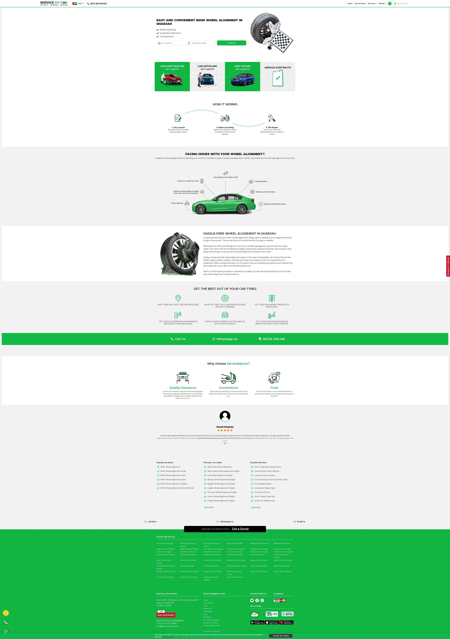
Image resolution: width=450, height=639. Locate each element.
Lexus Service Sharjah (188, 560)
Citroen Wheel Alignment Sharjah (221, 496)
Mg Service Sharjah (187, 566)
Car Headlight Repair (262, 484)
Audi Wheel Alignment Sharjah (219, 475)
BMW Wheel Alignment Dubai (173, 480)
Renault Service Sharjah (212, 571)
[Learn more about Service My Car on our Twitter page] (252, 600)
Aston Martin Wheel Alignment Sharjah (223, 471)
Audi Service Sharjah (234, 543)
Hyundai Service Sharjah (165, 554)
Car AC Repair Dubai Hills (264, 496)
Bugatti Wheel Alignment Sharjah (221, 484)
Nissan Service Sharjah (258, 566)
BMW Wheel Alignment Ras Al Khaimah (177, 488)
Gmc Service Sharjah (235, 552)
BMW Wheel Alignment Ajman (173, 471)
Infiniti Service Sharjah (188, 554)
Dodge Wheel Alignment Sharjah (221, 501)
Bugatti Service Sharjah (165, 549)
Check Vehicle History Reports (266, 471)
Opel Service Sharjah (282, 566)
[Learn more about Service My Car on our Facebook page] (257, 600)
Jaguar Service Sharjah (212, 554)
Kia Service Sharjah (257, 554)
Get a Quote (240, 528)
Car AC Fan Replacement (264, 501)
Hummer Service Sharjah (283, 552)
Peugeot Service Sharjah (166, 571)
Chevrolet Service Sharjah (213, 549)
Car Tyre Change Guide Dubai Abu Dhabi (270, 480)
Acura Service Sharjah (164, 543)
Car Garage (207, 611)
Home (350, 3)
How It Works (360, 3)
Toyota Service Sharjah (188, 577)
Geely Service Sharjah (211, 552)
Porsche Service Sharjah (189, 571)
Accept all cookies (281, 636)
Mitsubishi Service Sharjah (236, 566)
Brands (382, 3)
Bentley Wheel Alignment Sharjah (221, 480)
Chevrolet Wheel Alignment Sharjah (222, 492)
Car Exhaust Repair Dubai (264, 488)
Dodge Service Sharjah (259, 549)
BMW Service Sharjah (282, 543)
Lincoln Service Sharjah (212, 560)
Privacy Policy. (167, 637)
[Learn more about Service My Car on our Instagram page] (262, 600)
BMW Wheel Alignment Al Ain (173, 475)
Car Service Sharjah (210, 623)
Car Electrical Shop (262, 492)
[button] (222, 443)
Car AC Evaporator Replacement (267, 467)
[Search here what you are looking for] (390, 3)
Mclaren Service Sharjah (283, 560)
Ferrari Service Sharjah (282, 549)
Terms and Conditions (211, 631)
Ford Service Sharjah (188, 552)
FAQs (205, 606)
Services (371, 3)
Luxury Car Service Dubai (264, 475)
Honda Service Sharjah (259, 552)
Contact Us (207, 608)
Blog (205, 614)
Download (207, 617)
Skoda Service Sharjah (258, 571)
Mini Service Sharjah (211, 566)
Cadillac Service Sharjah (189, 549)
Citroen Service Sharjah (236, 549)
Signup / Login (402, 3)
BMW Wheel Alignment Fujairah (174, 484)
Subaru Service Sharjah (282, 571)
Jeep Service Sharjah (235, 554)
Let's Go (232, 43)
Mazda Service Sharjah (259, 560)
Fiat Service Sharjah (164, 552)
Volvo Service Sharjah (235, 577)
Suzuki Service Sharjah (165, 577)
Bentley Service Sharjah (259, 543)
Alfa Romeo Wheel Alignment (219, 467)
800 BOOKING (166, 614)
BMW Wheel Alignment (170, 467)
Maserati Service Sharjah (236, 560)
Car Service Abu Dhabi (211, 625)
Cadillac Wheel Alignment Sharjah (221, 488)
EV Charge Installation (211, 620)
